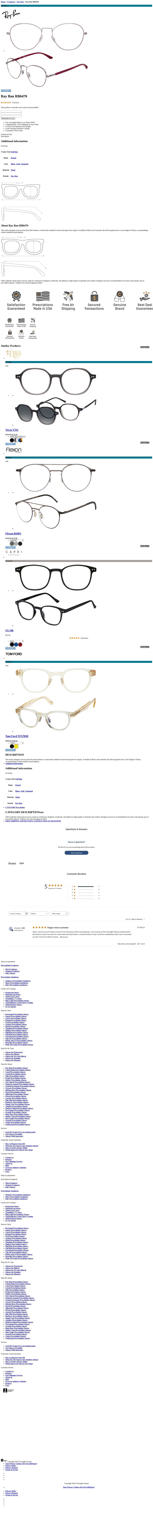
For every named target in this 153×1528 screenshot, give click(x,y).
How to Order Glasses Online (16, 1148)
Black (13, 164)
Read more (64, 937)
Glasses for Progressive (14, 1052)
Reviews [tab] (12, 863)
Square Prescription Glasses (16, 1016)
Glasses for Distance (12, 1060)
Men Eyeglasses (11, 969)
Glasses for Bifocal (12, 1054)
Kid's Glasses (10, 973)
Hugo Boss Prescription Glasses (17, 1114)
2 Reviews (84, 638)
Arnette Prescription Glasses (16, 1120)
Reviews (8, 1170)
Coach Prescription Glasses (15, 1074)
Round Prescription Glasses (15, 1020)
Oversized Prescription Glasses (17, 1036)
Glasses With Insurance (14, 1136)
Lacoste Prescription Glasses (16, 1098)
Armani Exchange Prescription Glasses (20, 1086)
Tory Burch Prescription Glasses (17, 1082)
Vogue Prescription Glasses (15, 1122)
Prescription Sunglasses (10, 977)
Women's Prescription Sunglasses (18, 981)
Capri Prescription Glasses (15, 1072)
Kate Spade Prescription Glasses (17, 1118)
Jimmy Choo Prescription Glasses (18, 1116)
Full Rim (14, 152)
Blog (7, 1166)
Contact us (9, 1157)
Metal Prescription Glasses (15, 1026)
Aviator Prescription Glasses (16, 1024)
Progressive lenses (12, 992)
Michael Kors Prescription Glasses (18, 1090)
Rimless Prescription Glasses (16, 1030)
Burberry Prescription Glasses (16, 1102)
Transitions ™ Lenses (13, 999)
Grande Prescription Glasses (16, 1112)
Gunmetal (24, 164)
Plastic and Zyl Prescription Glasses (18, 1041)
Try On (6, 90)
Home (3, 2)
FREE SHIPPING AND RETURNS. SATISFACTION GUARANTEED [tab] (33, 821)
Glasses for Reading (12, 1058)
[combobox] (39, 914)
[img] (2, 102)
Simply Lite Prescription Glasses (17, 1104)
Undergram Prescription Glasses (17, 1124)
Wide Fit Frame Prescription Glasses (19, 1045)
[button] (76, 853)
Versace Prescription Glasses (16, 1088)
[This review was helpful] (138, 944)
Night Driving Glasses (13, 1005)
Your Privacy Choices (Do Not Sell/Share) (21, 1464)
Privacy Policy (10, 1466)
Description (5, 136)
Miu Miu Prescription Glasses (16, 1100)
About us (8, 1163)
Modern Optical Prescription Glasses (19, 1108)
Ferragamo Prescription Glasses (17, 1110)
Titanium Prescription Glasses (16, 1028)
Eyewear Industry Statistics (15, 1168)
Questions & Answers (76, 829)
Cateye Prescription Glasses (15, 1018)
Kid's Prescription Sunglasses (16, 985)
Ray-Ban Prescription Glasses (16, 1068)
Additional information (14, 764)
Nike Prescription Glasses (15, 1076)
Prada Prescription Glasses (15, 1078)
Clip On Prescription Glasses (16, 1038)
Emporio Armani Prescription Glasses (19, 1084)
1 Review (15, 102)
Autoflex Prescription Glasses (16, 1106)
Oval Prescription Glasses (15, 1022)
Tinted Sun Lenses (12, 997)
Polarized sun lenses (12, 995)
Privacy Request (11, 1468)
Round (13, 158)
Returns (8, 1159)
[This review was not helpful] (142, 944)
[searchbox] (16, 913)
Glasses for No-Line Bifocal (15, 1056)
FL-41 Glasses (10, 1007)
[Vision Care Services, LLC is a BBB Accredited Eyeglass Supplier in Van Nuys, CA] (8, 1390)
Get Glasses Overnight (13, 1134)
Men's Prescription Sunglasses (16, 983)
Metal (13, 170)
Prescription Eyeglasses (10, 965)
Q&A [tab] (21, 863)
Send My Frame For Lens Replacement (20, 1132)
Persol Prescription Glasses (15, 1092)
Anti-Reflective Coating (19, 1003)
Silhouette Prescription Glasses (17, 1094)
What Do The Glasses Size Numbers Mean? (21, 1146)
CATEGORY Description (15, 807)
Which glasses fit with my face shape (19, 1150)
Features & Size (6, 134)
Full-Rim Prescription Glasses (16, 1034)
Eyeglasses (11, 2)
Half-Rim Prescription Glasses (16, 1032)
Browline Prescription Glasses (16, 1043)
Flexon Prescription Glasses (15, 1096)
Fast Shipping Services (14, 1161)
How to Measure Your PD (15, 1144)
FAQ (7, 1172)
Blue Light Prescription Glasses (17, 1001)
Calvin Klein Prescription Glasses (18, 1070)
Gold (18, 164)
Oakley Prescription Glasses (15, 1080)
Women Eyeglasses (12, 971)
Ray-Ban (20, 2)
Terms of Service (11, 1470)
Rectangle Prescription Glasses (17, 1014)
